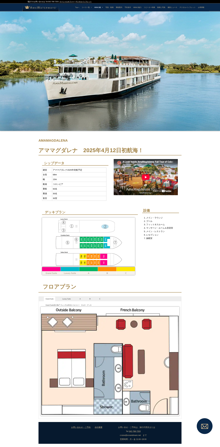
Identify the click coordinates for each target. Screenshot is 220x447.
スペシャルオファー (67, 2)
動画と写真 (161, 7)
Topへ (77, 7)
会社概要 (98, 427)
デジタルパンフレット (84, 2)
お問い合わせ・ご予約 (81, 427)
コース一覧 (86, 7)
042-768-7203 (135, 431)
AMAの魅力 (137, 7)
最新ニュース (172, 7)
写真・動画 (110, 7)
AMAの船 (97, 7)
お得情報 (201, 7)
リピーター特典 (149, 7)
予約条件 (128, 7)
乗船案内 (119, 7)
